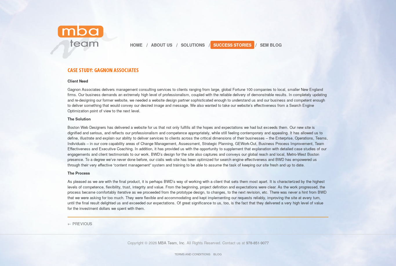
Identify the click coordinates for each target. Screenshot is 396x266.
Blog (217, 254)
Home (136, 45)
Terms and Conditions (192, 254)
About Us (161, 45)
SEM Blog (271, 45)
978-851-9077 (257, 242)
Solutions (193, 45)
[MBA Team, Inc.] (84, 41)
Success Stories (232, 45)
